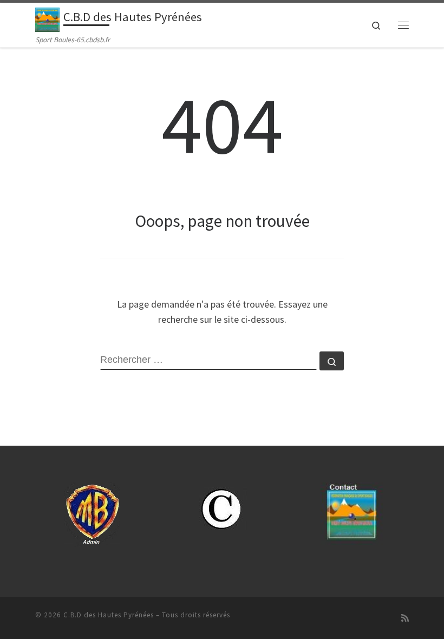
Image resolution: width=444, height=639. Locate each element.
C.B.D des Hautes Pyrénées (108, 615)
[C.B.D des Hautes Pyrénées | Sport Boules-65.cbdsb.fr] (47, 18)
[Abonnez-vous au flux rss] (405, 618)
